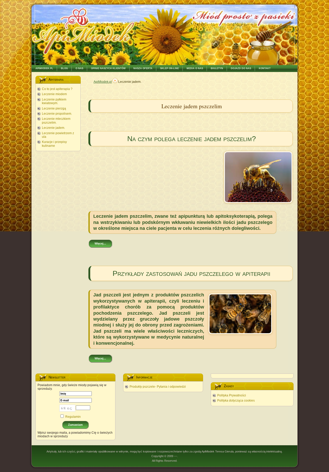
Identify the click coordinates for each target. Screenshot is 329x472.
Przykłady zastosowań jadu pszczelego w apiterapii (191, 273)
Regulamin (73, 417)
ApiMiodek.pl (103, 82)
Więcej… (100, 243)
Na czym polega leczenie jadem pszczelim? (191, 139)
